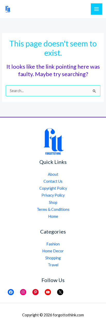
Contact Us (53, 181)
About (53, 174)
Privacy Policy (53, 195)
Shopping (53, 258)
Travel (53, 265)
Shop (53, 202)
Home (53, 216)
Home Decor (53, 251)
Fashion (53, 244)
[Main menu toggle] (96, 9)
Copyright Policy (53, 188)
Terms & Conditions (53, 209)
